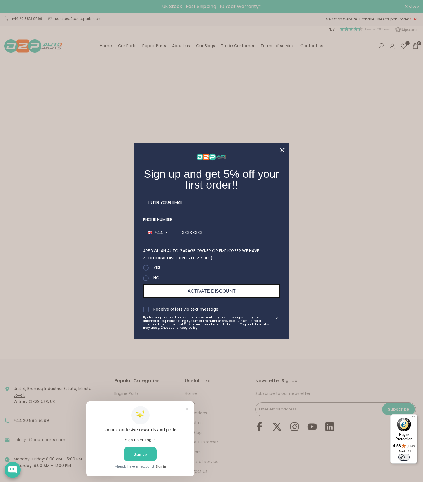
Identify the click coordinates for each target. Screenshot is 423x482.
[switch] (404, 457)
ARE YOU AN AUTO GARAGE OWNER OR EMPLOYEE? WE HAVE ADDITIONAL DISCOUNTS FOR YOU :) (201, 254)
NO (156, 278)
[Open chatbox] (13, 470)
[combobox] (158, 232)
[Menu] (413, 417)
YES (156, 268)
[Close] (282, 150)
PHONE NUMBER (157, 219)
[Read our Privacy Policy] (276, 318)
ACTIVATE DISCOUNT (212, 291)
